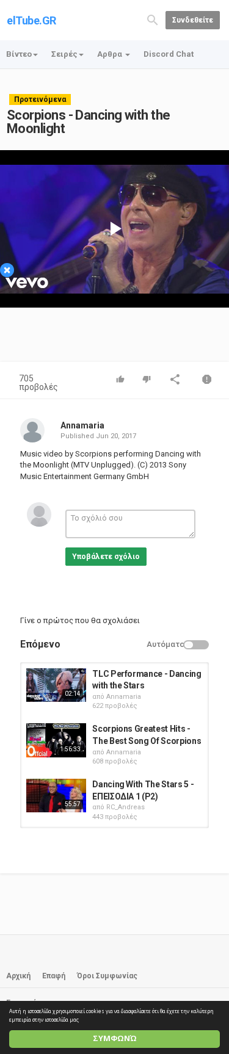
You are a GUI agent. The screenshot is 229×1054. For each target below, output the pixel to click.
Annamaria (82, 425)
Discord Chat (169, 54)
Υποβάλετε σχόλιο (106, 556)
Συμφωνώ (115, 1038)
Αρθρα (110, 54)
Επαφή (53, 976)
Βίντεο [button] (19, 54)
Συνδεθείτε (192, 20)
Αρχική (18, 976)
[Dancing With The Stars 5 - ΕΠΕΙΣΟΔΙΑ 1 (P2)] (56, 795)
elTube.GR (31, 20)
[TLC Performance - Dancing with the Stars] (56, 685)
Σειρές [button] (64, 54)
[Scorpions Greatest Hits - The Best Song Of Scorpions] (56, 740)
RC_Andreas (125, 807)
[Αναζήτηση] (152, 19)
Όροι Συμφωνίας (107, 976)
